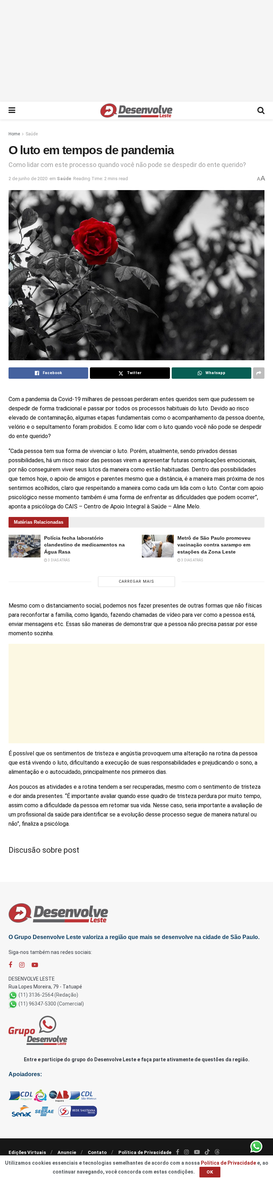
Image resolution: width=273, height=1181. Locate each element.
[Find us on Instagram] (22, 965)
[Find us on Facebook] (10, 965)
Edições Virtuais (27, 1152)
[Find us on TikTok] (207, 1152)
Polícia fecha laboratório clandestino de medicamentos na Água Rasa (84, 545)
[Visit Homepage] (136, 110)
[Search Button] (260, 110)
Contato (97, 1152)
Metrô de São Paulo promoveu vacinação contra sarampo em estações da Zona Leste (214, 545)
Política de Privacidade (144, 1152)
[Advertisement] (136, 49)
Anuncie (67, 1152)
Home (14, 133)
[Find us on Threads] (217, 1152)
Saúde (32, 133)
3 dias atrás (58, 560)
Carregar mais (136, 581)
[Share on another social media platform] (258, 373)
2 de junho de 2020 (28, 178)
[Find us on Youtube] (35, 965)
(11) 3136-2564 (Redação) (48, 995)
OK (210, 1172)
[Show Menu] (12, 110)
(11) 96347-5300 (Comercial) (51, 1004)
